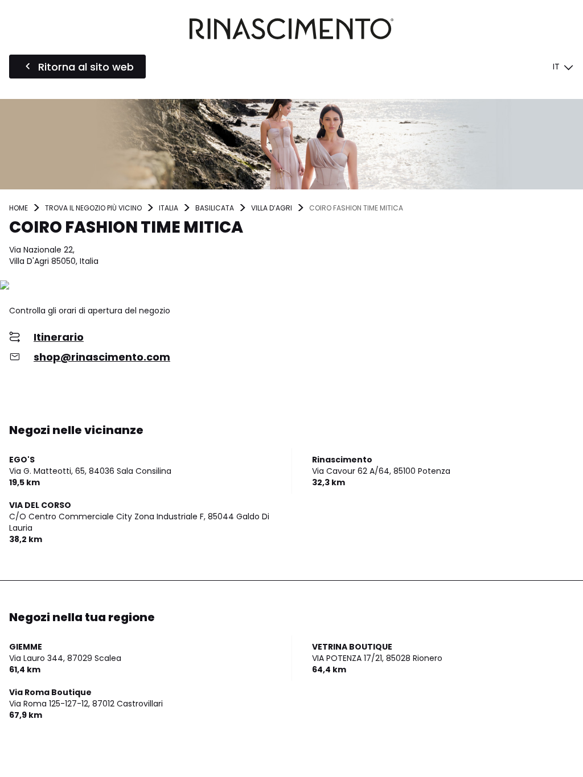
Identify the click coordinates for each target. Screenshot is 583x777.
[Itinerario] (291, 285)
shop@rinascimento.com (102, 357)
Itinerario (59, 337)
